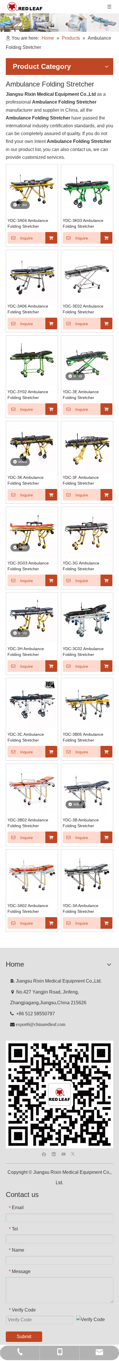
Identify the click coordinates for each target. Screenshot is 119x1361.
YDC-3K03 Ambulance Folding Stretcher (83, 223)
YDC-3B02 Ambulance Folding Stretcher (28, 823)
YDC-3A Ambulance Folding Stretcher (80, 908)
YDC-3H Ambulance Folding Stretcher (26, 651)
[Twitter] (73, 1154)
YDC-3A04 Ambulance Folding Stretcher (28, 223)
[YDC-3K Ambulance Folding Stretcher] (32, 446)
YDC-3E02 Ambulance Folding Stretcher (83, 309)
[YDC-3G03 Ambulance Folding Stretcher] (32, 532)
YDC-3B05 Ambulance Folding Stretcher (83, 737)
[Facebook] (44, 1154)
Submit (24, 1336)
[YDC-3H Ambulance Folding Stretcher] (32, 618)
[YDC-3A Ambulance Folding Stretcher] (87, 875)
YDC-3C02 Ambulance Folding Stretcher (83, 651)
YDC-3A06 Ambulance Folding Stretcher (28, 309)
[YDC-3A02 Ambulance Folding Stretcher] (32, 875)
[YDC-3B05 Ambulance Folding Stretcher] (87, 703)
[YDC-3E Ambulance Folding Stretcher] (87, 361)
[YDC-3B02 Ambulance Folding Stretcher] (32, 789)
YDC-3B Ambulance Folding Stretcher (81, 823)
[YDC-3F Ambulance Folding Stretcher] (87, 446)
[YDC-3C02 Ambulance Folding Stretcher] (87, 618)
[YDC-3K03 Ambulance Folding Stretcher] (87, 189)
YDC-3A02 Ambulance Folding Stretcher (28, 908)
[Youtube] (63, 1154)
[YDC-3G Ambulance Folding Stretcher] (87, 532)
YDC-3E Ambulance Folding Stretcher (81, 394)
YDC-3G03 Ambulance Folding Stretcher (28, 566)
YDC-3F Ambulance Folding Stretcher (81, 480)
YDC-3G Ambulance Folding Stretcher (81, 566)
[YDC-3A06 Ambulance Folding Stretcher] (32, 275)
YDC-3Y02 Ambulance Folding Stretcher (28, 394)
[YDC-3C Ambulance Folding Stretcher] (32, 703)
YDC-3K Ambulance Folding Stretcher (26, 480)
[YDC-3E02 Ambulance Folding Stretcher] (87, 275)
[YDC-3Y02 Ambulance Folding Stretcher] (32, 361)
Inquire (26, 238)
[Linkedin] (53, 1154)
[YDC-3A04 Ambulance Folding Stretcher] (32, 189)
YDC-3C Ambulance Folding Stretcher (26, 737)
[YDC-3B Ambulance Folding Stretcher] (87, 789)
